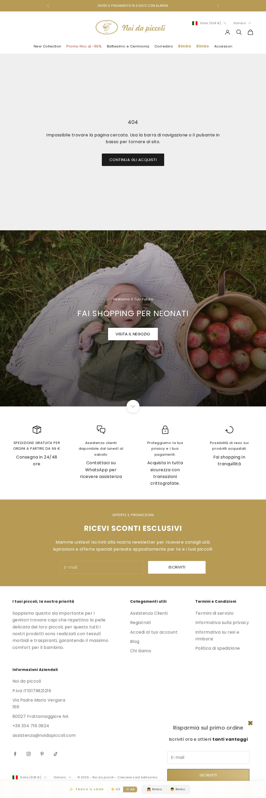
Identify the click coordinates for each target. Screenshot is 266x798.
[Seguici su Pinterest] (42, 754)
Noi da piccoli (26, 681)
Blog (134, 641)
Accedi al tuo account (153, 632)
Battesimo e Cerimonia (128, 46)
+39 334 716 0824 (30, 726)
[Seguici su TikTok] (55, 754)
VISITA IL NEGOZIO (133, 334)
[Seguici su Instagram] (28, 754)
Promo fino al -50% (84, 46)
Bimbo (202, 46)
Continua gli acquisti (133, 159)
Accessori (223, 46)
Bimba (184, 46)
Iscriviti (208, 775)
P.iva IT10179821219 (31, 691)
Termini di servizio (214, 613)
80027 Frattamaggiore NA (40, 716)
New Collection (47, 46)
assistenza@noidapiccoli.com (44, 735)
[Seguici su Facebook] (15, 754)
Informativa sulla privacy (222, 623)
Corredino (164, 46)
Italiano (240, 23)
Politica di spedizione (217, 648)
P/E (115, 789)
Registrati (140, 623)
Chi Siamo (140, 651)
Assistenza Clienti (149, 613)
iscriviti (177, 567)
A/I (130, 789)
